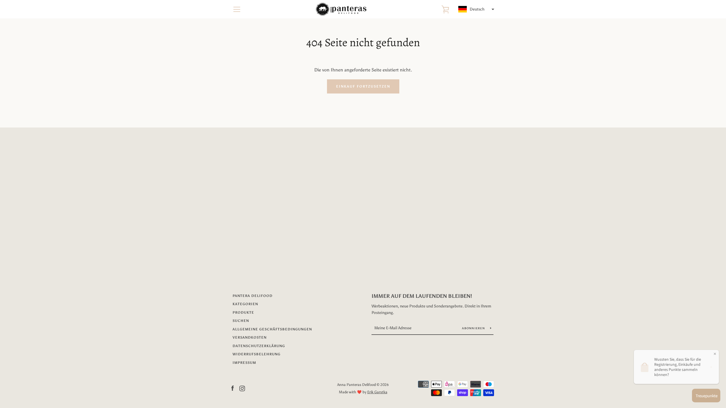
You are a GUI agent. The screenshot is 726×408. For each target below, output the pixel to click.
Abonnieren (474, 328)
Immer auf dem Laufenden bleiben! (422, 296)
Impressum (244, 363)
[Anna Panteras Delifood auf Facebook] (232, 388)
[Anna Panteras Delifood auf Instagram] (242, 388)
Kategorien (245, 304)
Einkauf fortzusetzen (363, 86)
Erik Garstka (377, 392)
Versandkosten (250, 337)
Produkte (243, 312)
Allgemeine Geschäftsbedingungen (272, 329)
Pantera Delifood (253, 296)
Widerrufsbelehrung (256, 354)
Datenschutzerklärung (259, 346)
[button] (475, 9)
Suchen (241, 321)
